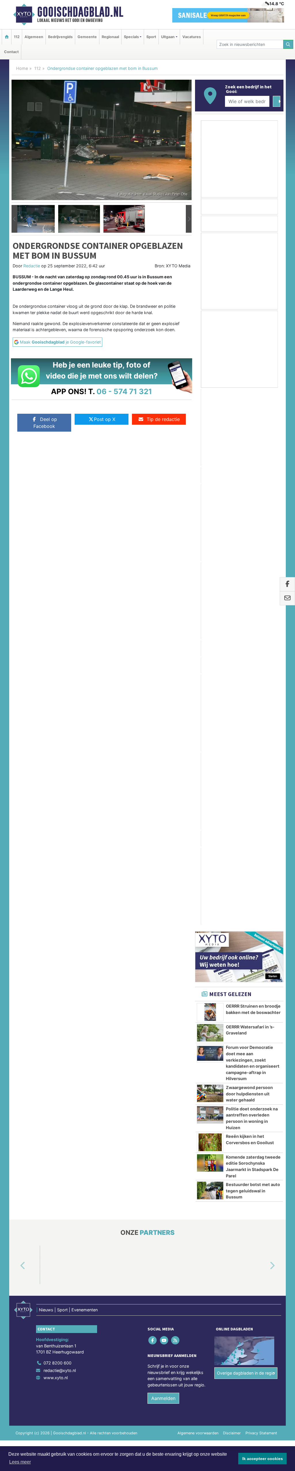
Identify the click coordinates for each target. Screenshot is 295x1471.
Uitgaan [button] (168, 37)
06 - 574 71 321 (124, 391)
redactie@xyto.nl (60, 862)
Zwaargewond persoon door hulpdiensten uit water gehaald (249, 585)
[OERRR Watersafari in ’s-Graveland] (210, 525)
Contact (11, 52)
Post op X (104, 419)
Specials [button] (131, 37)
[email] (287, 598)
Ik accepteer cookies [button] (262, 1458)
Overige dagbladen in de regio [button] (246, 865)
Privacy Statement (261, 925)
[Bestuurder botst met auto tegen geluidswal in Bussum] (210, 682)
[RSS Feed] (175, 832)
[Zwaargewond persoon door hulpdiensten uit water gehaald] (210, 585)
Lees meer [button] (20, 1461)
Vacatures (191, 37)
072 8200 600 (57, 855)
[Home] (6, 36)
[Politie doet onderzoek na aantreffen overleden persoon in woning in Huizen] (210, 607)
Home (22, 68)
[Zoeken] (288, 44)
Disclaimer (232, 925)
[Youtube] (164, 832)
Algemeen (33, 37)
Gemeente (87, 37)
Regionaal (110, 37)
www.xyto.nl (56, 869)
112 (17, 37)
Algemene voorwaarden (197, 925)
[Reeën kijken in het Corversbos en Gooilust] (210, 634)
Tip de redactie (163, 419)
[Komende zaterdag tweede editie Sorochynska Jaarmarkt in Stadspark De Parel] (210, 655)
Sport (151, 37)
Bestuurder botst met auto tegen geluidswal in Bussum (253, 682)
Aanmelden (163, 890)
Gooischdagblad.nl (80, 12)
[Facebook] (153, 832)
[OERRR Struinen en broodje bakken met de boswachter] (210, 504)
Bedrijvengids (60, 37)
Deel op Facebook (45, 422)
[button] (14, 219)
